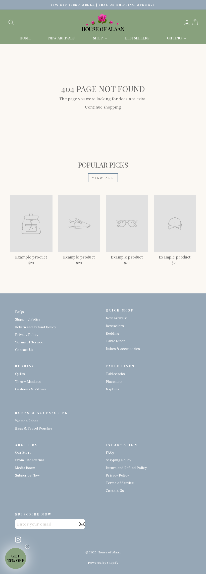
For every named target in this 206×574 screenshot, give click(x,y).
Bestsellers (137, 37)
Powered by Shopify (103, 562)
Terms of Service (29, 342)
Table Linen (115, 341)
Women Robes (26, 421)
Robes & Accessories (123, 349)
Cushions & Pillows (30, 389)
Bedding (113, 333)
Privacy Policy (26, 335)
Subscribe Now (27, 475)
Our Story (23, 452)
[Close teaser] (27, 546)
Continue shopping (103, 107)
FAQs (19, 312)
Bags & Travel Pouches (34, 428)
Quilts (20, 374)
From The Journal (29, 460)
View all (103, 178)
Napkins (112, 389)
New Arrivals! (61, 37)
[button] (15, 558)
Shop (98, 37)
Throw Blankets (28, 382)
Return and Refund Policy (35, 327)
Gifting (175, 37)
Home (25, 37)
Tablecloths (115, 374)
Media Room (25, 468)
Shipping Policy (28, 319)
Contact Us (24, 350)
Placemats (114, 382)
